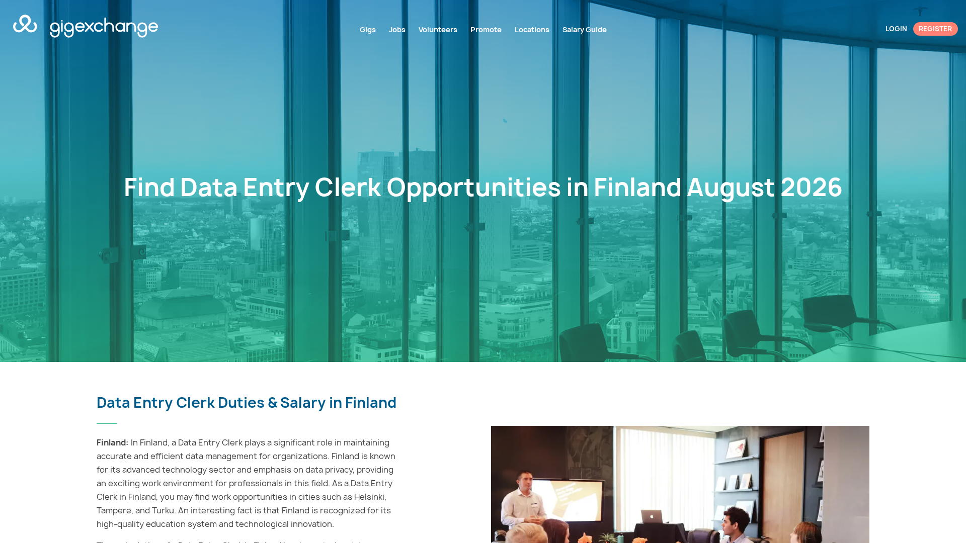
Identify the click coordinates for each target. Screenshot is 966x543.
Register (935, 28)
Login (896, 28)
